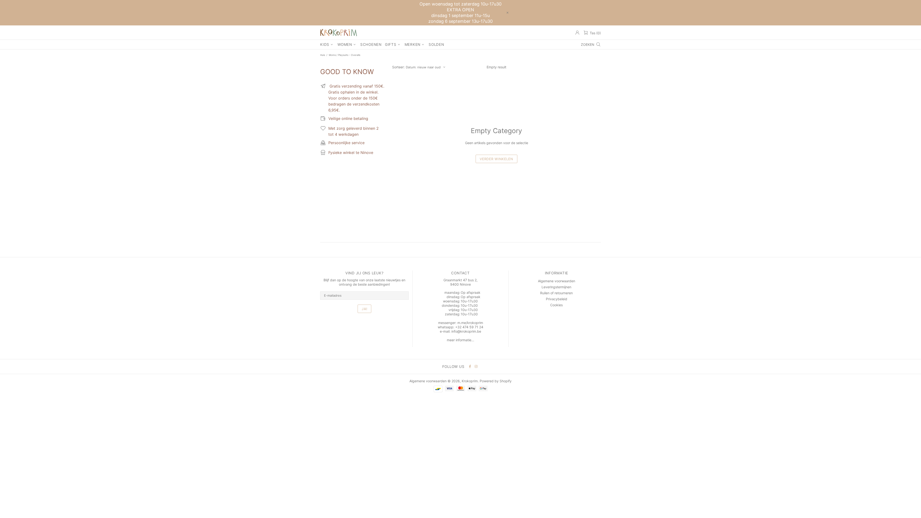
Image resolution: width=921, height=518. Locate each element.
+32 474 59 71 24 (469, 327)
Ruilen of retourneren (556, 293)
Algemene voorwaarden (556, 281)
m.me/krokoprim (470, 323)
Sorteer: (398, 67)
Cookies (556, 305)
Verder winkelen (496, 159)
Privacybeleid (556, 299)
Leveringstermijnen (556, 287)
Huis (322, 54)
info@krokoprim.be (466, 331)
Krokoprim (338, 33)
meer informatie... (460, 340)
